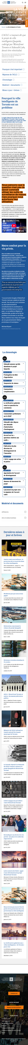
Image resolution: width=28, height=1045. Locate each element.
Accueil (3, 27)
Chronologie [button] (7, 80)
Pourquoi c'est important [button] (12, 69)
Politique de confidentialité (8, 1028)
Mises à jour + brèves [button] (10, 90)
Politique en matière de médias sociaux (11, 1030)
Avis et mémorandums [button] (9, 518)
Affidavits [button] (5, 512)
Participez (4, 1025)
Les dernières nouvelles (7, 1023)
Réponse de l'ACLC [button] (9, 74)
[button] (25, 2)
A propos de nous (6, 1018)
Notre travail (4, 1021)
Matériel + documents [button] (11, 85)
